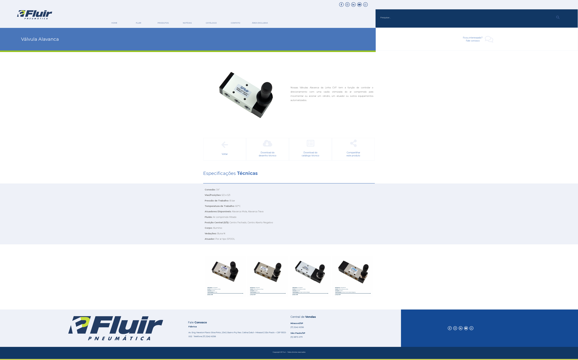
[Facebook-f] (341, 4)
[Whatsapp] (365, 4)
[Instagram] (347, 4)
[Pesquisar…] (465, 17)
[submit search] (558, 17)
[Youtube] (359, 4)
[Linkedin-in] (353, 4)
